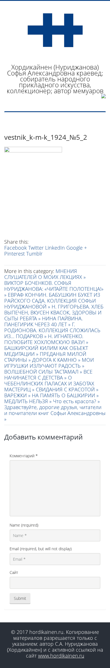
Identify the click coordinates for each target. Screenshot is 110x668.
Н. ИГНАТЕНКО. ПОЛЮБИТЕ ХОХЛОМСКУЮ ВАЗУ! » (46, 339)
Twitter (36, 247)
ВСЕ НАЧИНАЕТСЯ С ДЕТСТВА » (48, 374)
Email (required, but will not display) (41, 548)
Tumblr (34, 253)
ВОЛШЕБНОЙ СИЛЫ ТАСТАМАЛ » (43, 371)
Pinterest (14, 253)
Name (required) (24, 525)
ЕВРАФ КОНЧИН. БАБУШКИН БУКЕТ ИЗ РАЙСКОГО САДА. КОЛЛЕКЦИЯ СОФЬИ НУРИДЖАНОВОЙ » (52, 300)
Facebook (15, 247)
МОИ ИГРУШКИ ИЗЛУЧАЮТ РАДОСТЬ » (49, 362)
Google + (76, 247)
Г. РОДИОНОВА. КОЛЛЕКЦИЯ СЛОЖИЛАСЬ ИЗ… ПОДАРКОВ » (52, 330)
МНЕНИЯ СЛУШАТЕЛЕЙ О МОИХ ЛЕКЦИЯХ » (45, 274)
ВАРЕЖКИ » (18, 395)
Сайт (14, 572)
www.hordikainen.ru (61, 655)
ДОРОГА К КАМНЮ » (57, 359)
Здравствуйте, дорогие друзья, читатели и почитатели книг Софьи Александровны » (54, 413)
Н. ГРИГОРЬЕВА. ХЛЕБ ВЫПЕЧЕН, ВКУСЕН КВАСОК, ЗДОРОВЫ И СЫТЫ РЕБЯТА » (54, 312)
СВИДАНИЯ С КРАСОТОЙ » (67, 389)
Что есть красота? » (76, 401)
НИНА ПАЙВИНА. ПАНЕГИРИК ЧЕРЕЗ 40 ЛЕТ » (43, 321)
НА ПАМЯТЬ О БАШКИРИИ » (65, 395)
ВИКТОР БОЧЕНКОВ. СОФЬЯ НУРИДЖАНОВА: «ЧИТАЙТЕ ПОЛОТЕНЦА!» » (54, 288)
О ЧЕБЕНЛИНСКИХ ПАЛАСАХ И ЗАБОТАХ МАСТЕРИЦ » (49, 383)
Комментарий (24, 455)
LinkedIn (55, 247)
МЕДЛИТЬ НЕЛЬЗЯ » (28, 401)
